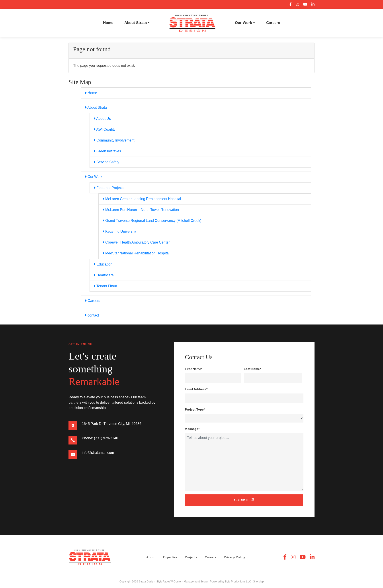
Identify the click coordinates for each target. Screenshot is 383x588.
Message (192, 429)
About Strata (135, 23)
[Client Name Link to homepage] (192, 23)
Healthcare (105, 275)
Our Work (243, 23)
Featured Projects (110, 188)
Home (108, 23)
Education (104, 264)
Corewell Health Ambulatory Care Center (137, 242)
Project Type (195, 409)
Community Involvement (115, 140)
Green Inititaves (108, 151)
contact (93, 315)
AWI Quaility (105, 129)
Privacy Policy (234, 557)
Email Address (196, 389)
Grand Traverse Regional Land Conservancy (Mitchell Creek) (152, 220)
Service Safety (107, 162)
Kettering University (120, 231)
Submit (242, 500)
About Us (103, 118)
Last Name (252, 369)
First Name (193, 369)
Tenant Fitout (106, 286)
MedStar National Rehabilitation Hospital (137, 253)
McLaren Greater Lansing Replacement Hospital (142, 199)
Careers (273, 23)
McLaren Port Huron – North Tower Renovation (141, 210)
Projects (191, 557)
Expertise (170, 557)
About (151, 557)
